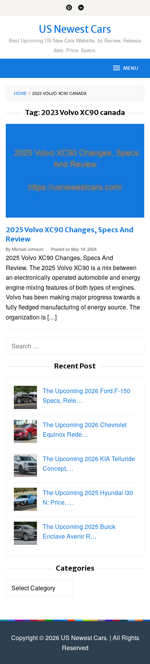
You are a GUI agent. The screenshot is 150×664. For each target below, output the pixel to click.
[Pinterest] (69, 8)
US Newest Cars (75, 29)
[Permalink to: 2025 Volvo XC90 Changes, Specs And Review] (75, 173)
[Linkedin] (81, 8)
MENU (130, 68)
